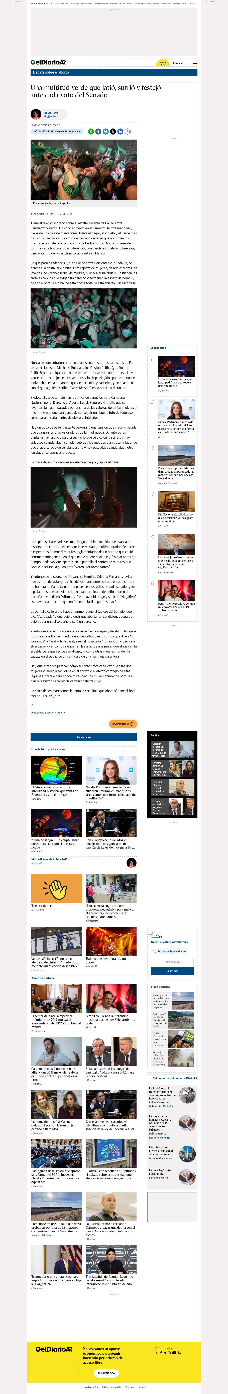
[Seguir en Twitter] (156, 1352)
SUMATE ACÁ (106, 1373)
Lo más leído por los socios (48, 749)
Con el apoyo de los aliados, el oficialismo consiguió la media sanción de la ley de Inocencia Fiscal (111, 843)
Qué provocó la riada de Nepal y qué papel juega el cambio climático (160, 1020)
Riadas (191, 4)
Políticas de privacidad (112, 1387)
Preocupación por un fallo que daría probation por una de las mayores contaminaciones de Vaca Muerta (56, 1227)
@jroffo (38, 863)
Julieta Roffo (51, 112)
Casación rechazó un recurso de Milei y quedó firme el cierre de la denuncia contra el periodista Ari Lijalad (54, 1074)
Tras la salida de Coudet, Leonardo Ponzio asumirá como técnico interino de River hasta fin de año (109, 1280)
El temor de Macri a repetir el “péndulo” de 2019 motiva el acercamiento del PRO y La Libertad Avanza (56, 1021)
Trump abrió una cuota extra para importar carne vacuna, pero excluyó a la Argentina (56, 1280)
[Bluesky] (106, 131)
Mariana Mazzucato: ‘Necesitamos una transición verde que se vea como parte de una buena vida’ (159, 1039)
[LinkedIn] (120, 131)
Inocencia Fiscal (86, 4)
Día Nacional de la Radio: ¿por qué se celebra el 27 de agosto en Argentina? (176, 518)
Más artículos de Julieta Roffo (49, 859)
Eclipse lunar (165, 4)
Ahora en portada (42, 978)
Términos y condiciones (136, 1387)
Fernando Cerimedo (100, 4)
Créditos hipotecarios (179, 4)
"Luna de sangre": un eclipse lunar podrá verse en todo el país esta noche (175, 382)
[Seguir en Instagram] (169, 1352)
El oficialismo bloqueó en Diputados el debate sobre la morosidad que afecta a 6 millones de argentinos (111, 1174)
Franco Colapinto (152, 4)
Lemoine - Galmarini (126, 4)
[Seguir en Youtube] (174, 1352)
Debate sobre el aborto (51, 72)
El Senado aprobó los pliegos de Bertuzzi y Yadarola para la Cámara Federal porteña (110, 1072)
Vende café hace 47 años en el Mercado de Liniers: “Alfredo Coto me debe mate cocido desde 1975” (54, 962)
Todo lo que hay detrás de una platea (106, 960)
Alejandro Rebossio (41, 1235)
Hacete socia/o (163, 63)
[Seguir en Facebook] (161, 1352)
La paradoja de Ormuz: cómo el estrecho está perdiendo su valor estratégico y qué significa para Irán (175, 562)
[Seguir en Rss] (179, 1352)
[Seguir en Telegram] (165, 1352)
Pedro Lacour (38, 1031)
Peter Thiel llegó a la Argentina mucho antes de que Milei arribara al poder (111, 1019)
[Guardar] (128, 131)
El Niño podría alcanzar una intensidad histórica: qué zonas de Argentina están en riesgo (54, 791)
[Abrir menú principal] (195, 62)
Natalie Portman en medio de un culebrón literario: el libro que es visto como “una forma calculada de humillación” (111, 792)
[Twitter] (113, 131)
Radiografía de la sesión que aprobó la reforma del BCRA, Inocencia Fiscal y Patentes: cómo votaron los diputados (55, 1176)
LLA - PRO (55, 4)
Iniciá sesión (178, 63)
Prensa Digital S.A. (89, 1387)
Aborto (61, 712)
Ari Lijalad (113, 4)
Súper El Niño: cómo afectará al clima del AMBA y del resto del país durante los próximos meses (159, 1058)
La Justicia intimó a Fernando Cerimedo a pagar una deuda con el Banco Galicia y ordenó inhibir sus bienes (110, 1229)
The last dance (41, 906)
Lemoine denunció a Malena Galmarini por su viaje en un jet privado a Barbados (53, 1125)
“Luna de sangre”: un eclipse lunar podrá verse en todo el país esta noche (55, 843)
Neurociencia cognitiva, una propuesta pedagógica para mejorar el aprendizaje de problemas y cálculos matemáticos (110, 911)
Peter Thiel (64, 4)
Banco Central (140, 4)
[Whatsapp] (91, 131)
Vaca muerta (74, 4)
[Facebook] (98, 131)
